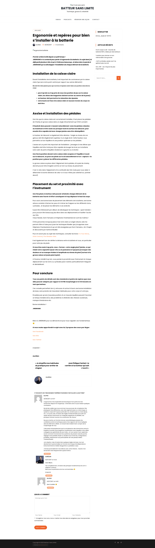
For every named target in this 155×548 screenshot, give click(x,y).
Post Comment (40, 527)
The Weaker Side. (50, 236)
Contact (95, 19)
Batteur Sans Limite (77, 8)
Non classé (38, 30)
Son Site (36, 336)
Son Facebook (38, 331)
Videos (58, 19)
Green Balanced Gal (42, 545)
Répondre (47, 454)
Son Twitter (37, 340)
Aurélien (38, 45)
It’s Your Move (83, 234)
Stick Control (37, 236)
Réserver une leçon (82, 19)
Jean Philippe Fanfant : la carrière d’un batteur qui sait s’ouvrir (77, 365)
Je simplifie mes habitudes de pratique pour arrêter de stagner (47, 365)
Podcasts (67, 19)
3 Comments (59, 45)
